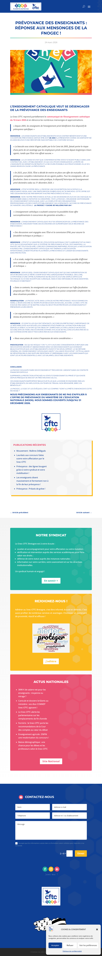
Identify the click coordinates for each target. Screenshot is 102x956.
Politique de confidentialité (72, 951)
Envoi (80, 853)
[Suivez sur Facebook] (45, 869)
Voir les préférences (88, 945)
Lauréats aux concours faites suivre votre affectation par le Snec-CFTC (30, 458)
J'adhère (51, 661)
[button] (97, 929)
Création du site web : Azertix (43, 952)
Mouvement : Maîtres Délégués (31, 450)
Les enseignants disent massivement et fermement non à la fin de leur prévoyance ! (32, 481)
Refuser (70, 945)
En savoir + (51, 580)
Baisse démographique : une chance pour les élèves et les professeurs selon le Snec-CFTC (33, 745)
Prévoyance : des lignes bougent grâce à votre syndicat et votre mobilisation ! (31, 470)
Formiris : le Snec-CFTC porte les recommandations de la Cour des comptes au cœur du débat (33, 726)
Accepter (55, 945)
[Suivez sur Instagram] (51, 869)
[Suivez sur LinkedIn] (56, 869)
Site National (51, 761)
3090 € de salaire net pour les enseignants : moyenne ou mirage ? (32, 693)
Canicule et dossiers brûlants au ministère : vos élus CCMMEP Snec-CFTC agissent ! (33, 704)
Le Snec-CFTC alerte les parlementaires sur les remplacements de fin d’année (32, 715)
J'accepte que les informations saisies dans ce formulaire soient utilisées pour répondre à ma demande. (49, 844)
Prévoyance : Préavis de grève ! (30, 488)
